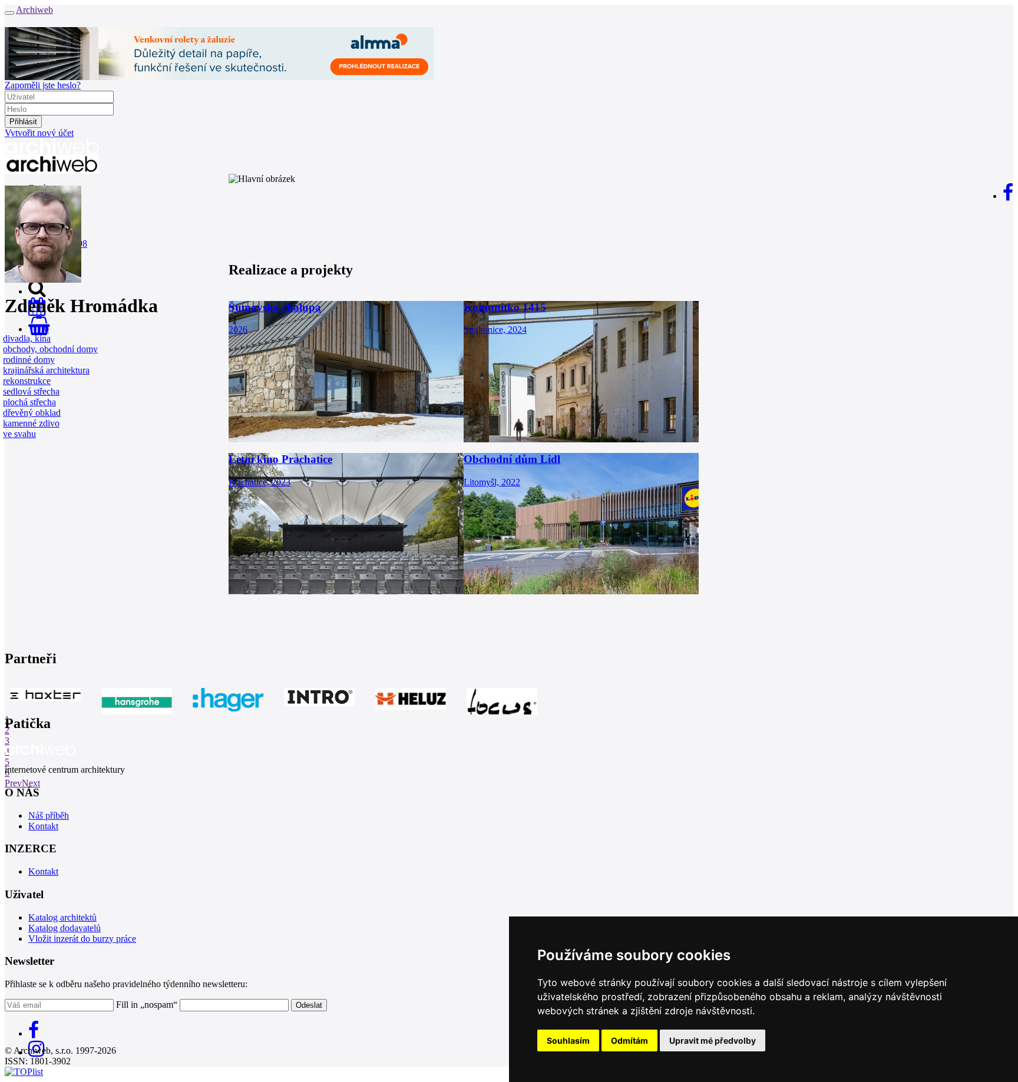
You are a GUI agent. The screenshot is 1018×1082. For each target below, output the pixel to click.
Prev (13, 783)
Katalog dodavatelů (64, 928)
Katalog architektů (62, 917)
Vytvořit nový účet (39, 133)
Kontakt (43, 826)
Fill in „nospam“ (146, 1005)
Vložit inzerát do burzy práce (82, 939)
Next (31, 783)
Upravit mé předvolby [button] (712, 1040)
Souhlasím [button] (568, 1040)
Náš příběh (48, 815)
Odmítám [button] (629, 1040)
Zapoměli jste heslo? (43, 85)
